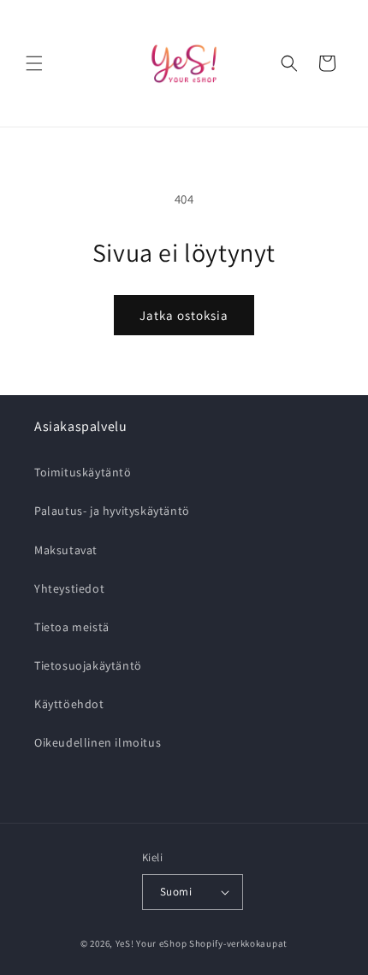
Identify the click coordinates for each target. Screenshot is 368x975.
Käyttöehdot (69, 704)
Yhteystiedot (69, 588)
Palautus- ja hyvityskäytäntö (112, 510)
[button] (34, 63)
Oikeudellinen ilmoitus (97, 742)
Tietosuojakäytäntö (88, 665)
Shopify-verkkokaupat (238, 943)
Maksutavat (66, 550)
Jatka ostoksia (184, 315)
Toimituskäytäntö (83, 472)
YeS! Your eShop (151, 943)
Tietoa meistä (72, 627)
